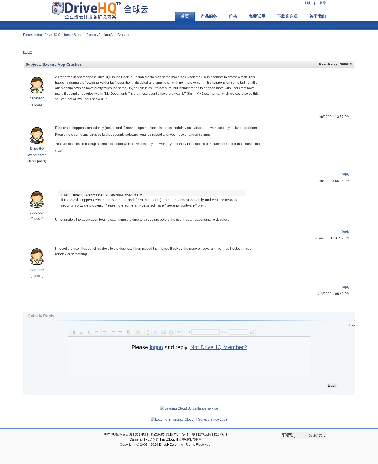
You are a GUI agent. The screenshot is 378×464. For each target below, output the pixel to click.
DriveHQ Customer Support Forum (70, 35)
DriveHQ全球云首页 (117, 434)
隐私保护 (173, 434)
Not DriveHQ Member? (218, 347)
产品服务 (209, 16)
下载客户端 (287, 16)
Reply (27, 52)
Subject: (33, 64)
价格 (233, 16)
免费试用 (257, 16)
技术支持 (204, 434)
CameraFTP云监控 (144, 439)
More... (200, 205)
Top (352, 325)
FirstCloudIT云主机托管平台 (181, 439)
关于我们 (317, 16)
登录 (323, 3)
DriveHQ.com (169, 445)
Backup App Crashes (114, 35)
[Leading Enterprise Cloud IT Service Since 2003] (189, 419)
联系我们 (220, 434)
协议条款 (157, 434)
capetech (37, 98)
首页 (185, 16)
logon (156, 347)
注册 (307, 3)
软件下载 (188, 434)
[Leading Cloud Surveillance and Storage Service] (189, 408)
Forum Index (32, 35)
